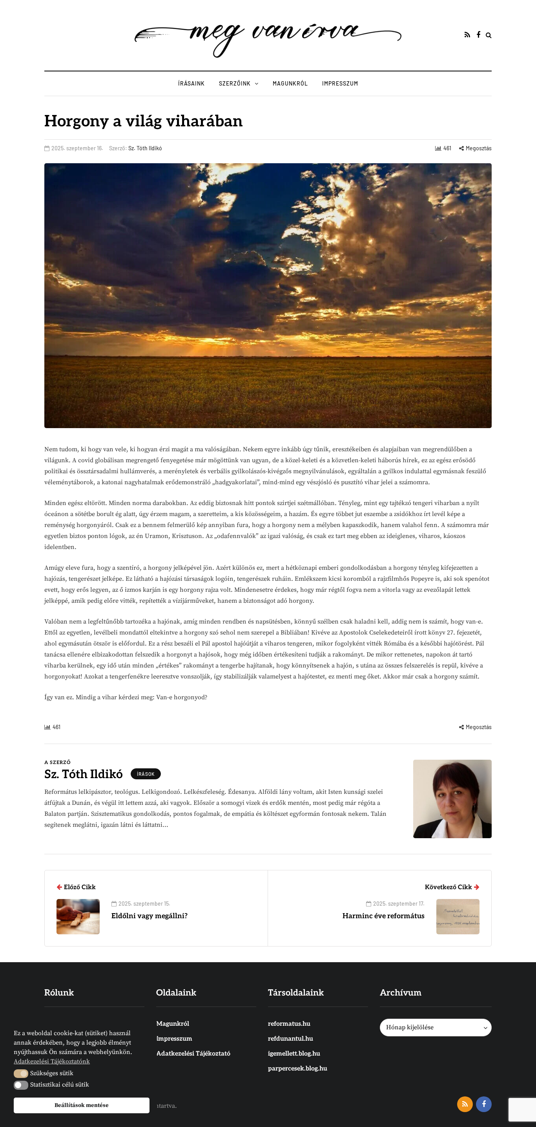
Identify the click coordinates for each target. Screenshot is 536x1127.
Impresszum (340, 83)
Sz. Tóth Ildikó (145, 148)
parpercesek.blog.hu (297, 1068)
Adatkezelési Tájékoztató (193, 1054)
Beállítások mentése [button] (82, 1105)
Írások (146, 774)
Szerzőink (235, 83)
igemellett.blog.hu (294, 1054)
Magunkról (290, 83)
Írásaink (191, 83)
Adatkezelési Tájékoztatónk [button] (52, 1061)
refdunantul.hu (290, 1039)
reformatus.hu (289, 1024)
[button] (21, 1073)
